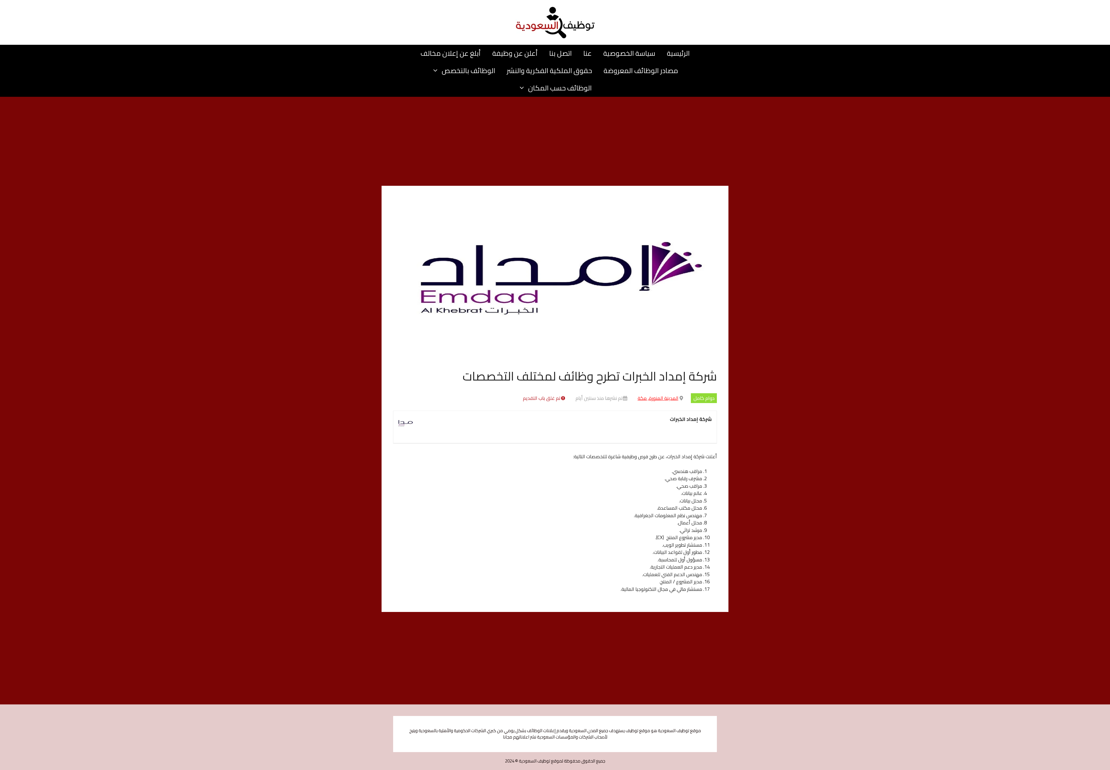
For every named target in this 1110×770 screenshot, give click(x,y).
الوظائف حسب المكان (560, 87)
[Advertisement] (555, 143)
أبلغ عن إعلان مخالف (451, 53)
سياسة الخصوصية (629, 53)
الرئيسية (678, 53)
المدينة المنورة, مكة (658, 398)
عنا (587, 53)
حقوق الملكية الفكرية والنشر (549, 70)
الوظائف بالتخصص (468, 70)
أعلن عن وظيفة (515, 53)
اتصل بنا (560, 53)
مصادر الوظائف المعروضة (641, 70)
